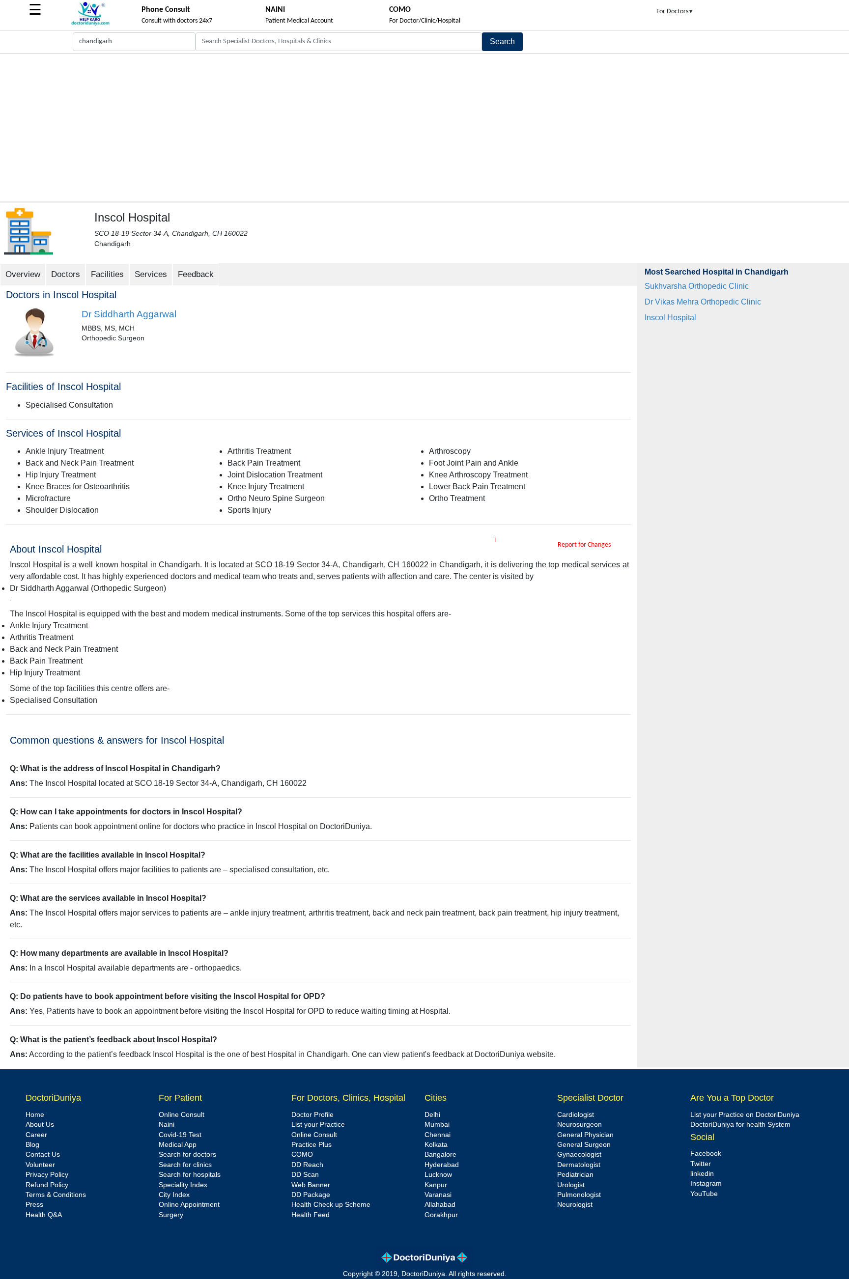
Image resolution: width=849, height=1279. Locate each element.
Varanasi (438, 1194)
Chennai (437, 1135)
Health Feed (310, 1215)
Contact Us (43, 1154)
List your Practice (318, 1124)
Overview (22, 274)
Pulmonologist (579, 1194)
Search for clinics (185, 1164)
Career (36, 1135)
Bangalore (440, 1154)
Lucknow (438, 1174)
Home (35, 1114)
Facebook (705, 1153)
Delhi (432, 1114)
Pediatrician (575, 1174)
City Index (174, 1194)
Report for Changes (584, 545)
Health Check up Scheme (330, 1204)
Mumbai (437, 1124)
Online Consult (181, 1114)
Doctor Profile (312, 1114)
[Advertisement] (424, 127)
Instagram (706, 1183)
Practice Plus (311, 1144)
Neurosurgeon (579, 1124)
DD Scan (305, 1174)
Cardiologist (575, 1114)
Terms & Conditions (56, 1194)
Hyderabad (441, 1164)
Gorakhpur (441, 1215)
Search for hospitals (190, 1174)
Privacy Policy (47, 1174)
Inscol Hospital (670, 317)
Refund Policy (47, 1185)
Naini (166, 1124)
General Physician (585, 1135)
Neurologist (575, 1204)
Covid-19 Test (180, 1135)
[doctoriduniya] (90, 24)
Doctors (65, 274)
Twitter (700, 1164)
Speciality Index (183, 1185)
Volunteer (40, 1164)
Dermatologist (578, 1164)
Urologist (571, 1185)
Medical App (178, 1144)
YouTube (704, 1193)
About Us (40, 1124)
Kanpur (435, 1185)
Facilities (107, 274)
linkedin (702, 1173)
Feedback (196, 274)
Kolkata (436, 1144)
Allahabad (439, 1204)
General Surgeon (584, 1144)
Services (151, 274)
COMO (302, 1154)
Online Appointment (189, 1204)
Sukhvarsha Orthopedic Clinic (697, 286)
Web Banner (310, 1185)
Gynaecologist (579, 1154)
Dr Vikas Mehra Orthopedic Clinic (703, 302)
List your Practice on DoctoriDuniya (744, 1114)
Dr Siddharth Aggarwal (129, 314)
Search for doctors (187, 1154)
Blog (32, 1144)
